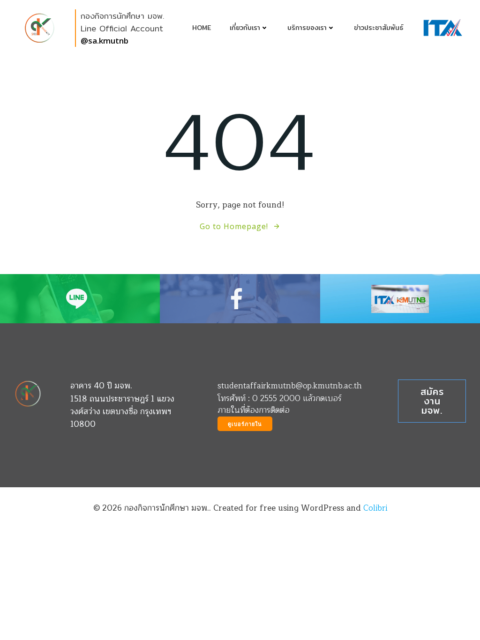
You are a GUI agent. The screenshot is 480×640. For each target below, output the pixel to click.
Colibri (375, 508)
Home (201, 28)
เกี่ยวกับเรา (245, 28)
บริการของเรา (307, 28)
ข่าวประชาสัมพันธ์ (378, 28)
